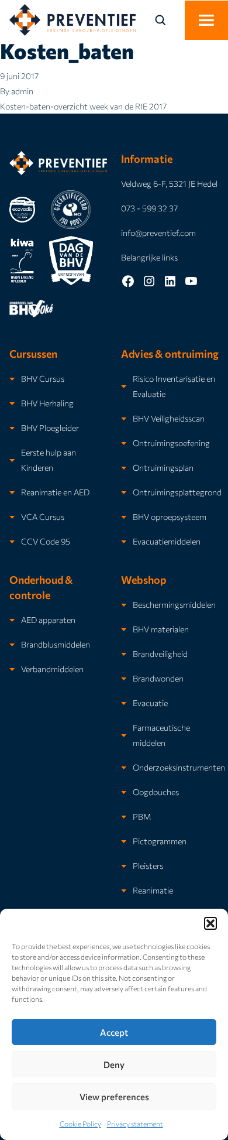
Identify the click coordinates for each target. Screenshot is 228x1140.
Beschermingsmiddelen (174, 604)
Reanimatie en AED (55, 492)
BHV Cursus (42, 378)
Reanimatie (153, 890)
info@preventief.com (158, 232)
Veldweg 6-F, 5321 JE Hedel (169, 183)
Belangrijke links (149, 257)
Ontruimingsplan (163, 467)
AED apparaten (48, 619)
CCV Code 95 (45, 541)
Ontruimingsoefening (171, 442)
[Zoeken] (167, 20)
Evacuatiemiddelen (167, 541)
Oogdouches (156, 791)
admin (22, 90)
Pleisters (148, 865)
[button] (210, 923)
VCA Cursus (42, 516)
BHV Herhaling (47, 403)
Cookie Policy (80, 1124)
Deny (114, 1064)
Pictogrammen (159, 841)
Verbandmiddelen (52, 668)
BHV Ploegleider (50, 427)
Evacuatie (150, 702)
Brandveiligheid (160, 653)
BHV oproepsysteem (169, 516)
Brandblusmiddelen (55, 644)
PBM (142, 816)
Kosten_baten (67, 50)
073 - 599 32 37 (149, 208)
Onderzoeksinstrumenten (179, 767)
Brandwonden (158, 678)
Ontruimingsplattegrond (177, 492)
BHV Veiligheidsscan (169, 418)
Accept (114, 1032)
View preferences (114, 1096)
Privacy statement (135, 1124)
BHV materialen (161, 629)
